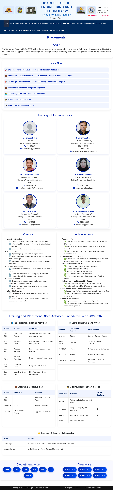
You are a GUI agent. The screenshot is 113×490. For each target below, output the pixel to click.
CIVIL (7, 469)
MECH (28, 475)
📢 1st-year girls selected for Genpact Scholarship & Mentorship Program (35, 82)
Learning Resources (11, 30)
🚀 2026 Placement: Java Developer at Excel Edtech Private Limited (32, 70)
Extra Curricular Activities (87, 24)
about (11, 24)
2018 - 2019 (100, 475)
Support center (48, 30)
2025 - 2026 (69, 469)
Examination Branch (67, 24)
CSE (25, 469)
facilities (102, 24)
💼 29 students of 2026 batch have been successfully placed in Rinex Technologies (39, 76)
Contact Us (60, 30)
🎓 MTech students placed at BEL (18, 100)
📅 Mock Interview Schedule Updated (20, 105)
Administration (30, 24)
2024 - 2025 (84, 469)
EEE (42, 469)
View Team (96, 488)
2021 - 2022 (69, 475)
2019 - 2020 (84, 475)
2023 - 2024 (100, 469)
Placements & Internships (31, 30)
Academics (19, 24)
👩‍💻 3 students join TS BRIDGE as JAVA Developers (25, 94)
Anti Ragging (42, 24)
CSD (16, 469)
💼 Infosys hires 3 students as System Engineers (25, 88)
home (6, 24)
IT (51, 469)
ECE (34, 469)
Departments (54, 24)
